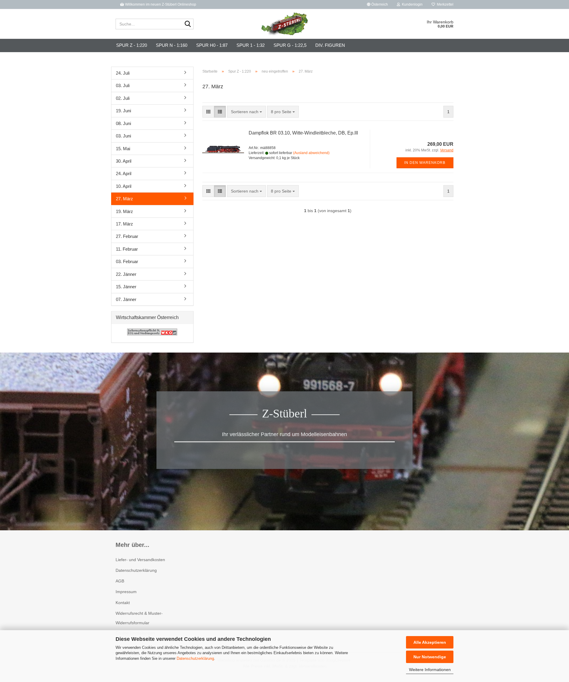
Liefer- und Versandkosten (140, 559)
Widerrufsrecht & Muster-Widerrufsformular (139, 618)
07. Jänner (126, 299)
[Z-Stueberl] (284, 24)
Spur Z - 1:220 (131, 45)
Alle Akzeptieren (429, 642)
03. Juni (123, 135)
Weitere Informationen (430, 669)
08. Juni (123, 123)
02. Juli (123, 98)
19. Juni (123, 110)
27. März (124, 198)
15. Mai (123, 148)
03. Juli (123, 85)
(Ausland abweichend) (311, 153)
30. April (123, 161)
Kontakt (123, 602)
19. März (124, 211)
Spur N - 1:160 (171, 45)
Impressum (126, 591)
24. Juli (123, 73)
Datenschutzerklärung (195, 658)
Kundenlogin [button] (411, 4)
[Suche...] (188, 24)
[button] (377, 4)
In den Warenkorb (424, 163)
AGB (120, 581)
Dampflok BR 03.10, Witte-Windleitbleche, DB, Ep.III (303, 132)
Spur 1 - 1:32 (250, 45)
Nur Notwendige (429, 656)
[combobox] (246, 112)
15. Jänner (126, 286)
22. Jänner (126, 274)
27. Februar (127, 236)
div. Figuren (330, 45)
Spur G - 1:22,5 (290, 45)
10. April (123, 186)
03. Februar (127, 261)
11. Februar (127, 249)
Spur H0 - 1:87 (212, 45)
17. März (124, 223)
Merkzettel (444, 4)
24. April (123, 173)
